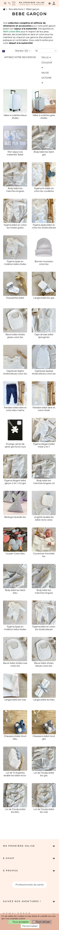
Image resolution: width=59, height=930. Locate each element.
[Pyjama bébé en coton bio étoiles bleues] (44, 613)
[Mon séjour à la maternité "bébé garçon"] (15, 138)
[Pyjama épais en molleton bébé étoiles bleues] (15, 613)
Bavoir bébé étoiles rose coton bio (15, 664)
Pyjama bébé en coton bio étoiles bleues (43, 628)
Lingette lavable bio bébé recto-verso (44, 518)
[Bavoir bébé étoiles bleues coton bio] (44, 649)
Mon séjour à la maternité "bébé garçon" (15, 155)
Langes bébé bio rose (15, 699)
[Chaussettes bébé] (15, 284)
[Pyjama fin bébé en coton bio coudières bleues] (44, 174)
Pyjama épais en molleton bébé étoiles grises (15, 264)
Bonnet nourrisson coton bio (44, 262)
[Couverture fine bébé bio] (44, 539)
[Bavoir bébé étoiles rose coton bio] (15, 649)
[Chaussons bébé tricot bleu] (15, 722)
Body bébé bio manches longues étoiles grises (15, 191)
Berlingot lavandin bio (15, 517)
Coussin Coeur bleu (15, 553)
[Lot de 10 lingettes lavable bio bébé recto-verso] (15, 759)
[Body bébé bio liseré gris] (44, 138)
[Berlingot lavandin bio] (15, 503)
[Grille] (3, 51)
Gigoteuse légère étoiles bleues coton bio (15, 372)
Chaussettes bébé (15, 298)
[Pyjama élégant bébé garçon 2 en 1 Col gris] (15, 466)
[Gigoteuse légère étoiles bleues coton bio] (15, 357)
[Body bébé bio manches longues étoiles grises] (15, 174)
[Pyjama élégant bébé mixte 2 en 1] (44, 430)
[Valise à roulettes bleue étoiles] (15, 101)
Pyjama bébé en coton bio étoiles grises (15, 226)
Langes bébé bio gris (43, 298)
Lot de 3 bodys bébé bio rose (44, 810)
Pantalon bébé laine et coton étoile (44, 409)
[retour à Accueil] (4, 9)
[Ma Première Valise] (31, 3)
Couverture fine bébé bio (44, 555)
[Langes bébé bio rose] (15, 685)
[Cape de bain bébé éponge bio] (44, 320)
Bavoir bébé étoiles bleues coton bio (43, 664)
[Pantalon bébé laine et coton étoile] (44, 393)
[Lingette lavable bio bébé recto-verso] (44, 503)
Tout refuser (42, 922)
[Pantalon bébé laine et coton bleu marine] (15, 393)
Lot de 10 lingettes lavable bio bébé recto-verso (15, 776)
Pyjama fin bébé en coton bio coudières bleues (44, 191)
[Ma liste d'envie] (49, 3)
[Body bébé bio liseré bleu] (15, 576)
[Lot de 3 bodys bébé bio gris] (44, 759)
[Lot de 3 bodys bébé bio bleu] (15, 795)
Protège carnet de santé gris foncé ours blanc (15, 447)
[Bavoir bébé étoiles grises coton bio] (15, 320)
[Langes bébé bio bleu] (44, 685)
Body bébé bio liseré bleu (15, 591)
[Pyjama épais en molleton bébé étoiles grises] (15, 247)
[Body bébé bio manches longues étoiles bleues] (44, 576)
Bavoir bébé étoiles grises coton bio (15, 336)
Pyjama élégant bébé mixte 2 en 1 (44, 445)
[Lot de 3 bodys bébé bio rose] (44, 795)
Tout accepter (20, 922)
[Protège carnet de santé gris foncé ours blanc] (15, 430)
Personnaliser (30, 926)
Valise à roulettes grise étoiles (44, 116)
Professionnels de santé (29, 884)
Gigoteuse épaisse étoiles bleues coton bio (44, 372)
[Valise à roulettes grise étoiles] (44, 101)
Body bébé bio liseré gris (44, 153)
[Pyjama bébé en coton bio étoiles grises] (15, 211)
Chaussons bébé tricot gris (44, 737)
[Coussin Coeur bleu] (15, 539)
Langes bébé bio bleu (44, 699)
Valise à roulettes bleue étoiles (15, 116)
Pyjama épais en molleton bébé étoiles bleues (15, 629)
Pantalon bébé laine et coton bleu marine (15, 409)
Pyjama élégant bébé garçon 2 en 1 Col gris (15, 482)
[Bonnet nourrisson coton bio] (44, 247)
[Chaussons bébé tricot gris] (44, 722)
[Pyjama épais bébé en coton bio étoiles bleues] (44, 211)
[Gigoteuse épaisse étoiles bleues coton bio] (44, 357)
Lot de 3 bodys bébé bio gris (44, 774)
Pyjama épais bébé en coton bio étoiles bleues (44, 226)
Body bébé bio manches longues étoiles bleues (44, 593)
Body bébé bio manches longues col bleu (44, 483)
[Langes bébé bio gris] (44, 284)
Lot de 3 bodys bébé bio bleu (15, 810)
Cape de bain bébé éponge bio (44, 336)
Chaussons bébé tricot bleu (15, 737)
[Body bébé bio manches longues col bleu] (44, 466)
